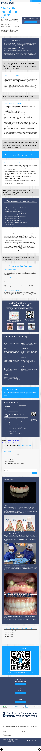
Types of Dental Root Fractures (11, 459)
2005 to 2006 (32, 79)
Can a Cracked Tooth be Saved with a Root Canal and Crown (16, 456)
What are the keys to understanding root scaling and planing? (16, 222)
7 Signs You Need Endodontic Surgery (12, 454)
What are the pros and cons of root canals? (12, 209)
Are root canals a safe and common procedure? (13, 211)
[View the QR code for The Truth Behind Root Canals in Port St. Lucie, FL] (30, 317)
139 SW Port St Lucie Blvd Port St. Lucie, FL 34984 (20, 0)
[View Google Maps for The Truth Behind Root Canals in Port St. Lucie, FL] (14, 319)
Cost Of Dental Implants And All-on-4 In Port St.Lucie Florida (19, 616)
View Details (13, 431)
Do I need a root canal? (9, 203)
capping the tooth (23, 245)
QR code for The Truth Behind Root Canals (10, 442)
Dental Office (7, 639)
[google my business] (30, 740)
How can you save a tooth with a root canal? (13, 220)
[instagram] (35, 740)
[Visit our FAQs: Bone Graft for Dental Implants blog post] (20, 563)
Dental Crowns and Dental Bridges (11, 630)
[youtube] (32, 740)
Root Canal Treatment (9, 636)
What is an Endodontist (9, 461)
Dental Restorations (8, 466)
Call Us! (36, 0)
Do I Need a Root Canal (9, 457)
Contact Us (20, 702)
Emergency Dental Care (9, 632)
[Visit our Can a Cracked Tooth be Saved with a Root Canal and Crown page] (10, 329)
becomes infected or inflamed (9, 45)
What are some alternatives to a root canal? (12, 218)
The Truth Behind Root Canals (13, 440)
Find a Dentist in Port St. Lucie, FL (11, 468)
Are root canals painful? (9, 205)
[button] (39, 3)
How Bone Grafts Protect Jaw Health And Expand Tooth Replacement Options (20, 532)
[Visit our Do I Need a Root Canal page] (31, 329)
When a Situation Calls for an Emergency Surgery (14, 463)
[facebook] (25, 740)
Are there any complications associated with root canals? (15, 207)
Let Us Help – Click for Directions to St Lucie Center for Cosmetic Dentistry (14, 321)
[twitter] (27, 740)
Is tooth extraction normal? (10, 224)
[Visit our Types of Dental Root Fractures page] (20, 329)
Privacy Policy (9, 741)
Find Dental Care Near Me (10, 640)
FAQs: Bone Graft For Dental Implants (15, 565)
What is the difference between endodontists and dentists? (15, 216)
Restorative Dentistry (9, 634)
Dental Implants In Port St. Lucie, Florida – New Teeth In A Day (20, 504)
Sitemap (13, 741)
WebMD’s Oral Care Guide (13, 411)
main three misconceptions (22, 107)
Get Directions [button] (20, 683)
